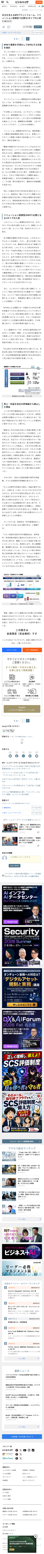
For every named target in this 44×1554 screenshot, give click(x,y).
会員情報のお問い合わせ (30, 1511)
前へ (18, 39)
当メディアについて (28, 1480)
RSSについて (26, 1473)
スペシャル (13, 6)
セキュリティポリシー (9, 1530)
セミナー (4, 6)
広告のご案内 (7, 1496)
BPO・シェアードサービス (12, 32)
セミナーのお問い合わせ (10, 1515)
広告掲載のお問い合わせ (30, 1515)
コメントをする (14, 866)
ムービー (22, 6)
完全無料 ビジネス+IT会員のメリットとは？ (22, 708)
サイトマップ (7, 1477)
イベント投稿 (7, 1499)
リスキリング (32, 6)
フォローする (38, 32)
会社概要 (5, 1527)
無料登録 (39, 2)
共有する (39, 27)
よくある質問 (7, 1473)
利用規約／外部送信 (28, 1470)
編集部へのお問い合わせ (10, 1511)
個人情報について (8, 1533)
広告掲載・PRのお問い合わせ (21, 1437)
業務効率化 (7, 808)
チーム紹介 (6, 1492)
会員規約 (5, 1480)
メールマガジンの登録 (9, 1470)
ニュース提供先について (30, 1477)
